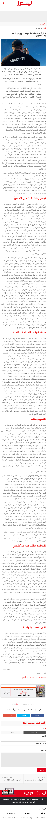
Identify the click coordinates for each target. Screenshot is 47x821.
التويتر (23, 716)
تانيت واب (5, 818)
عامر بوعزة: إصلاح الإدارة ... (13, 779)
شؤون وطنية (21, 799)
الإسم (44, 736)
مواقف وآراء (35, 799)
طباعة (14, 704)
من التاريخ (6, 799)
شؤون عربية (13, 799)
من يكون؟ (25, 802)
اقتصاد (28, 799)
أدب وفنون (32, 802)
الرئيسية (42, 24)
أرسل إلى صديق (28, 704)
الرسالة (43, 750)
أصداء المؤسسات (16, 802)
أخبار (35, 24)
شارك (36, 716)
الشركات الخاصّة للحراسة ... (34, 779)
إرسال (42, 770)
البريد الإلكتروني (41, 743)
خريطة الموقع (11, 813)
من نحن (43, 813)
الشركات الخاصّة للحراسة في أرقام (34, 677)
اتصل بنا (27, 813)
